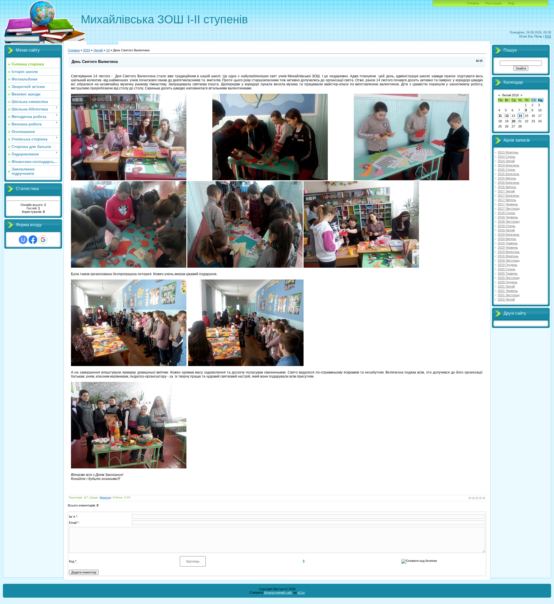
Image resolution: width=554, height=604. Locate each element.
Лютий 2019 (510, 95)
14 (108, 50)
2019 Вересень (509, 252)
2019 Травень (508, 243)
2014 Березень (508, 165)
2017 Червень (508, 204)
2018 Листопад (508, 221)
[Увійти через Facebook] (33, 239)
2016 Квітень (507, 187)
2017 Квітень (507, 200)
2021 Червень (508, 290)
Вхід (511, 3)
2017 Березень (508, 195)
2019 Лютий (506, 230)
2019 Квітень (507, 239)
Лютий (98, 50)
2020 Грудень (507, 282)
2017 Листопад (508, 208)
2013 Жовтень (508, 152)
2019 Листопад (508, 260)
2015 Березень (508, 174)
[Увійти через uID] (23, 239)
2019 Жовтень (508, 256)
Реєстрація (493, 3)
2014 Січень (506, 156)
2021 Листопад (508, 295)
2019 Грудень (507, 265)
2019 (86, 50)
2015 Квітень (507, 178)
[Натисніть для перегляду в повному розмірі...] (128, 179)
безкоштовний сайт (278, 592)
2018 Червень (508, 217)
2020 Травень (508, 273)
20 (513, 121)
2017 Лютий (506, 191)
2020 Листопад (508, 278)
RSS (548, 36)
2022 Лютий (506, 299)
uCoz (301, 592)
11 (500, 115)
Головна (473, 3)
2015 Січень (506, 169)
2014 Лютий (506, 161)
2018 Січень (506, 213)
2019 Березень (508, 234)
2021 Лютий (506, 286)
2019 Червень (508, 247)
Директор (105, 497)
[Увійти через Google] (43, 239)
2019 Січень (506, 226)
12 (507, 115)
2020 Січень (506, 269)
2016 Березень (508, 182)
